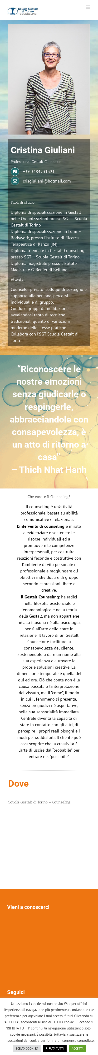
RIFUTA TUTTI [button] (55, 1048)
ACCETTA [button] (77, 1048)
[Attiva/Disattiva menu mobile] (88, 7)
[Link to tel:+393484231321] (15, 171)
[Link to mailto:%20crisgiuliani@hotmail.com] (15, 181)
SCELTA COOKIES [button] (27, 1048)
